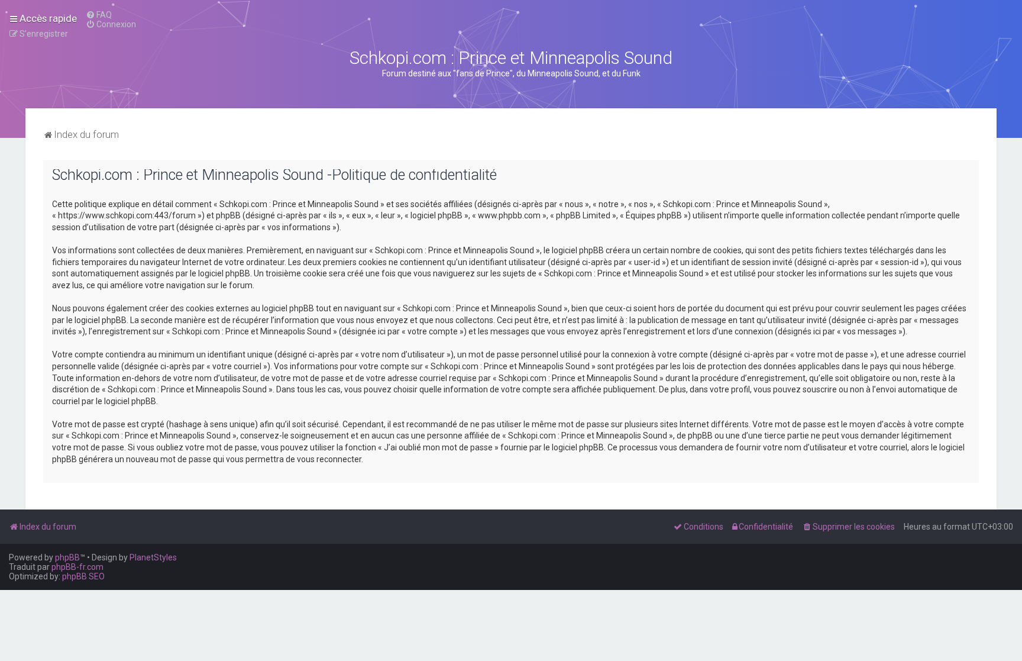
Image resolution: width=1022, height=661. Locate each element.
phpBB (67, 557)
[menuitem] (99, 15)
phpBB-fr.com (77, 567)
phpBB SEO (83, 576)
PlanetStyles (153, 557)
